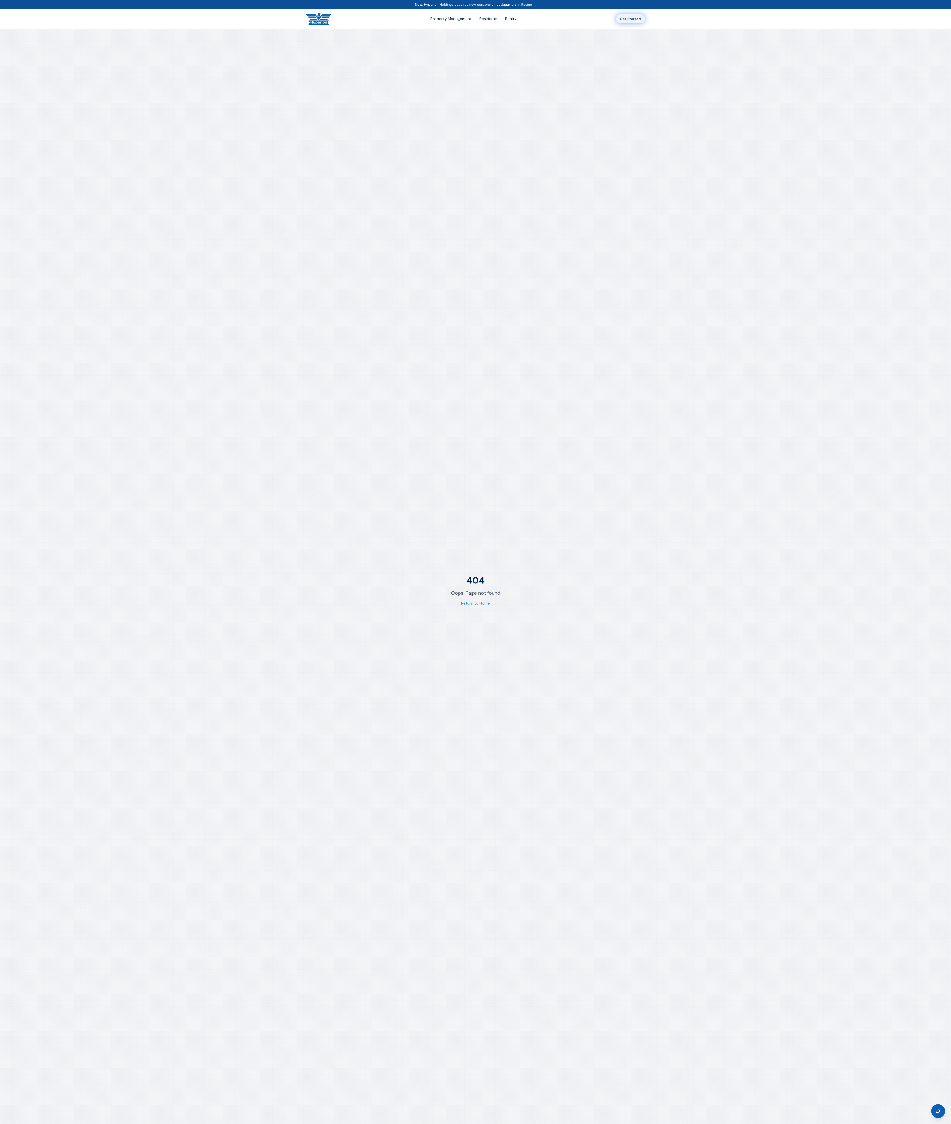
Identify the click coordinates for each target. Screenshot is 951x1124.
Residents (488, 18)
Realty (511, 18)
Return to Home (475, 603)
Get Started (630, 19)
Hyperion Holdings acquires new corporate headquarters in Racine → (475, 4)
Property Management (451, 18)
